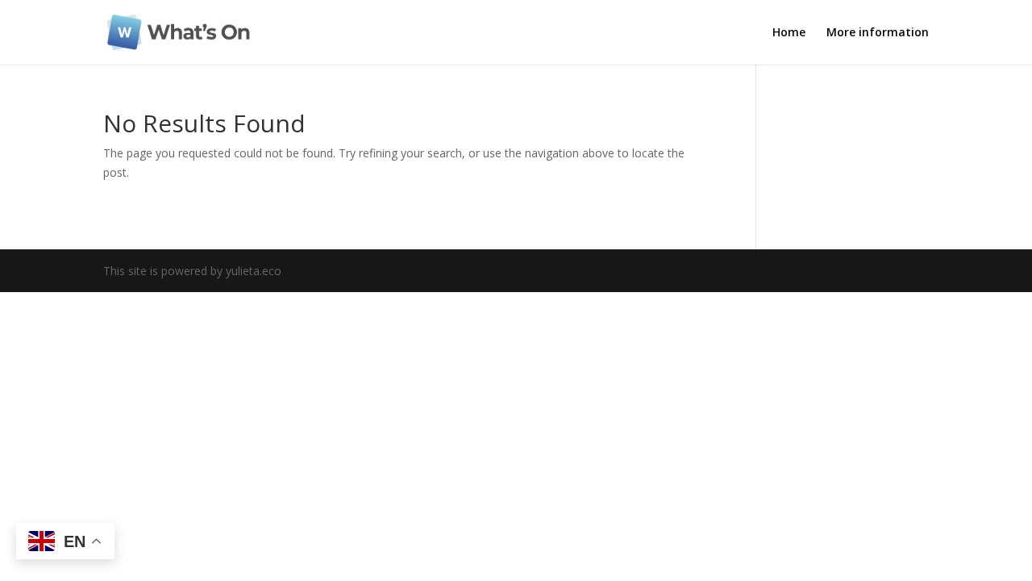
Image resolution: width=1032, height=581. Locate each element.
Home (788, 33)
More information (877, 33)
